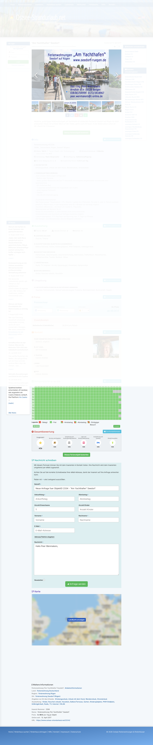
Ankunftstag (39, 495)
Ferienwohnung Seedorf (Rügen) (48, 696)
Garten (86, 702)
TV (50, 704)
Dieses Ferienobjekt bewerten (76, 455)
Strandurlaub (102, 699)
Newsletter (38, 580)
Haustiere (65, 702)
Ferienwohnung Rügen (47, 693)
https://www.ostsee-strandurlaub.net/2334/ (53, 720)
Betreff (37, 484)
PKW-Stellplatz (108, 702)
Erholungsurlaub (61, 699)
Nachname (83, 516)
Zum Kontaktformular (113, 431)
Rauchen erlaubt (54, 702)
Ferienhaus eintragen (38, 732)
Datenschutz (76, 732)
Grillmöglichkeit (37, 704)
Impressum (65, 732)
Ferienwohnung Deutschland (48, 691)
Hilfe (50, 732)
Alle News (12, 413)
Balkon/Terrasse (76, 702)
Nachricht (38, 542)
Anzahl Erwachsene (42, 505)
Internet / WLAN (58, 704)
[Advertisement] (76, 664)
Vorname (38, 516)
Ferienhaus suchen (21, 732)
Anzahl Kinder (84, 505)
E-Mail (37, 526)
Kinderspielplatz (96, 702)
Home (10, 732)
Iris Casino (23, 397)
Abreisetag (83, 495)
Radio (46, 704)
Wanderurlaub (91, 699)
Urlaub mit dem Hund (76, 699)
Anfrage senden (77, 584)
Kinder (45, 702)
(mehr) (11, 403)
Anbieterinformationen (73, 688)
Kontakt (56, 732)
